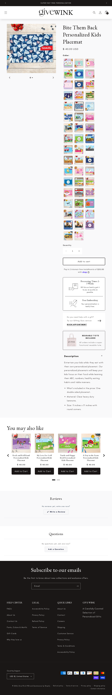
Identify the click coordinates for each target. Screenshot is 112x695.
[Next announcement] (107, 3)
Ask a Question (57, 550)
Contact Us (12, 621)
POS (28, 686)
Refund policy (58, 686)
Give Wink (22, 686)
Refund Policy (38, 621)
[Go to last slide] (8, 455)
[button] (6, 13)
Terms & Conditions (66, 646)
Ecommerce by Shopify (41, 686)
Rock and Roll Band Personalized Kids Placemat (21, 457)
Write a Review (58, 512)
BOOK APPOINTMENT (77, 325)
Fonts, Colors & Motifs (17, 627)
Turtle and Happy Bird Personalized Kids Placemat (67, 457)
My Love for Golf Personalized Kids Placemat (44, 457)
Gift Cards (12, 633)
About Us (11, 615)
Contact (61, 615)
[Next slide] (104, 455)
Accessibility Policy (40, 609)
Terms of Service (39, 627)
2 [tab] (32, 77)
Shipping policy (99, 686)
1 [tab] (30, 77)
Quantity (67, 245)
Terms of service (72, 686)
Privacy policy (86, 686)
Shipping (61, 627)
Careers (61, 621)
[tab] (53, 479)
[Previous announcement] (5, 3)
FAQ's (9, 609)
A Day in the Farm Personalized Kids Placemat (91, 457)
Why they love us (14, 639)
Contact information (98, 689)
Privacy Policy (38, 615)
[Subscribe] (77, 586)
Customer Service (65, 633)
